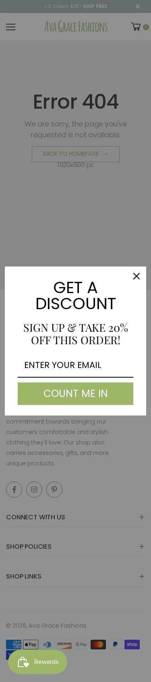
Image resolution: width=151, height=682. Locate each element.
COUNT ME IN (75, 393)
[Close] (136, 276)
